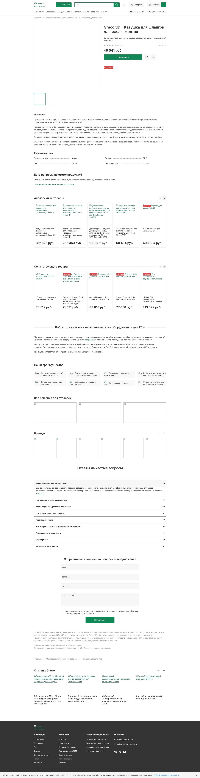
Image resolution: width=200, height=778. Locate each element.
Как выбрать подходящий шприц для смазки (149, 697)
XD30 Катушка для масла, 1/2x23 (151, 230)
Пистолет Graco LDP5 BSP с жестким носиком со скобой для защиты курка (73, 300)
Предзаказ (123, 57)
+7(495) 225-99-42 (136, 12)
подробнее (90, 340)
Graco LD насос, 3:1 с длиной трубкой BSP (125, 298)
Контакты (104, 12)
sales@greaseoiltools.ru (156, 12)
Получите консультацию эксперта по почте (54, 184)
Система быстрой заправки (97, 743)
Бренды (61, 12)
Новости (62, 739)
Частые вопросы (65, 759)
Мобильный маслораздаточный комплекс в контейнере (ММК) (114, 700)
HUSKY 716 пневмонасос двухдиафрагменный (152, 299)
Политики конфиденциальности (167, 775)
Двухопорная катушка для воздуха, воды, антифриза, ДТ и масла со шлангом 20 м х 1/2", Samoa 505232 (100, 233)
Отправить (100, 620)
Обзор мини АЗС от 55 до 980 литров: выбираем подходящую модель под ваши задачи (47, 700)
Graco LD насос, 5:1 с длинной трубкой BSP (99, 298)
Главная (37, 17)
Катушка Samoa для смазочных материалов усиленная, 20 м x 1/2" (46, 232)
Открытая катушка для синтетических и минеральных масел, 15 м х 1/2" (126, 232)
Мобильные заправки (94, 751)
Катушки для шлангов (92, 17)
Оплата (40, 493)
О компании (39, 12)
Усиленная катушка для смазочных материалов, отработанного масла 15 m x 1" (72, 233)
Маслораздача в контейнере (97, 747)
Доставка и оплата (81, 12)
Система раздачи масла (96, 739)
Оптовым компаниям (67, 747)
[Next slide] (96, 58)
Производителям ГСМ (68, 751)
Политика (63, 763)
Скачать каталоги (66, 755)
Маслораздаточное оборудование (61, 17)
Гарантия (95, 12)
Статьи (69, 12)
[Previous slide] (38, 58)
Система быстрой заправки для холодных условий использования (82, 698)
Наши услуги (64, 743)
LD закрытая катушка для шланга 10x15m (46, 298)
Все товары (50, 12)
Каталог (66, 5)
